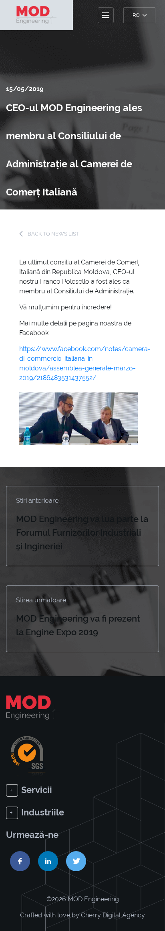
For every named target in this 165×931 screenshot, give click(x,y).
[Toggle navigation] (106, 15)
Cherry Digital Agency (113, 915)
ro (137, 15)
